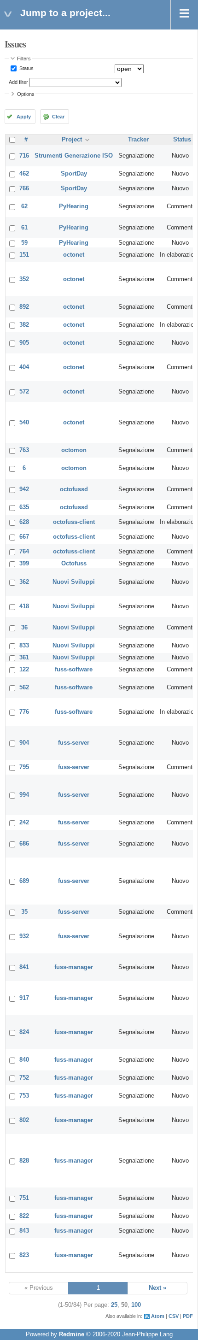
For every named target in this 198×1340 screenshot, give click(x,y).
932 (24, 936)
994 (24, 795)
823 (24, 1255)
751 (24, 1198)
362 (24, 582)
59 (24, 243)
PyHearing (73, 206)
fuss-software (74, 669)
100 (136, 1305)
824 (24, 1032)
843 (24, 1231)
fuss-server (73, 743)
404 (24, 367)
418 (24, 606)
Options (26, 94)
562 (24, 687)
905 (24, 343)
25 (114, 1305)
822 (24, 1216)
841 (24, 967)
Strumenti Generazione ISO (74, 156)
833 (24, 645)
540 (24, 422)
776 (24, 712)
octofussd (74, 489)
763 (24, 450)
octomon (74, 450)
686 (24, 843)
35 (24, 912)
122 (24, 669)
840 (24, 1060)
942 (24, 489)
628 (24, 522)
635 (24, 507)
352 (24, 279)
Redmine (71, 1334)
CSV (174, 1316)
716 (24, 156)
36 (24, 627)
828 (24, 1161)
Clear (58, 116)
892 (24, 307)
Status (26, 68)
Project (72, 139)
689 (24, 881)
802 (24, 1120)
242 (24, 822)
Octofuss (74, 563)
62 (24, 206)
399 (24, 563)
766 (24, 188)
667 (24, 537)
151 (24, 255)
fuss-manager (73, 967)
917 (24, 998)
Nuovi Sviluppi (73, 582)
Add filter (18, 82)
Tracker (138, 139)
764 (24, 551)
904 (24, 743)
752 (24, 1078)
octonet (73, 255)
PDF (188, 1316)
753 (24, 1096)
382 (24, 325)
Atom (157, 1316)
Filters (24, 58)
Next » (157, 1288)
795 (24, 767)
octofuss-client (74, 522)
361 (24, 657)
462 (24, 173)
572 (24, 391)
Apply (24, 116)
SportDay (74, 173)
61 (24, 227)
